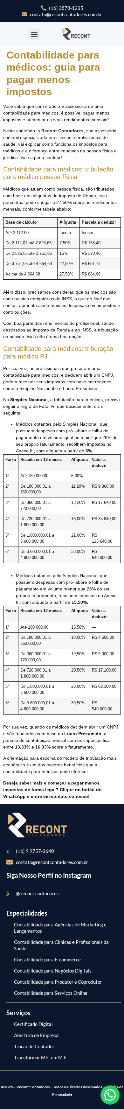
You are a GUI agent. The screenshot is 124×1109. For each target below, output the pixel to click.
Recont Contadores (62, 130)
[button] (34, 34)
